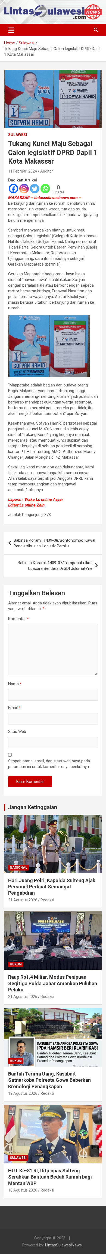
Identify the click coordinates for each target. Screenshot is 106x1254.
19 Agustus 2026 (22, 1093)
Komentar (18, 618)
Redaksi (47, 900)
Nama (15, 683)
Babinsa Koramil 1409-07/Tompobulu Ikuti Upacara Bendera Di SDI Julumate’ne (55, 565)
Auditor (46, 171)
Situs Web (17, 731)
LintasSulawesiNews (63, 1245)
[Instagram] (24, 188)
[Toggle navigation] (11, 30)
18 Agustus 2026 (22, 1190)
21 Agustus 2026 (22, 900)
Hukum (16, 964)
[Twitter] (34, 188)
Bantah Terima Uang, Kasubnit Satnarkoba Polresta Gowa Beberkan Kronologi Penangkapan (49, 1080)
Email (14, 707)
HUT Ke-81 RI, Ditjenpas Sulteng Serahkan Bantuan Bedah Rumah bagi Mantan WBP (50, 1177)
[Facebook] (13, 188)
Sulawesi (17, 135)
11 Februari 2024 (22, 171)
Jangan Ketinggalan (32, 807)
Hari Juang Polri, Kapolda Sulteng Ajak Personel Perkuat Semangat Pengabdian (51, 887)
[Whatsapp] (45, 188)
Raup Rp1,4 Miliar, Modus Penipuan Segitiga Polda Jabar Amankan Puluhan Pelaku (52, 983)
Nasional (18, 867)
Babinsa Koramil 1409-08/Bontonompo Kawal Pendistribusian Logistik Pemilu (54, 543)
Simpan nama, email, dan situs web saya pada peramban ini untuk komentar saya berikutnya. (49, 764)
